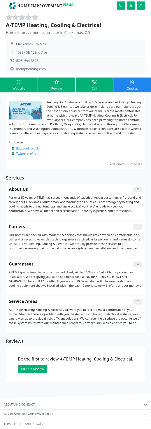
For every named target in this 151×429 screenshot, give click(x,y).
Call (94, 88)
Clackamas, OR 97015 (32, 44)
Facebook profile (28, 148)
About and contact (19, 404)
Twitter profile (26, 154)
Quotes (132, 88)
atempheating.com (31, 69)
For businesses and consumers (28, 414)
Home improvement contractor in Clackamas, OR (48, 32)
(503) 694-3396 (27, 60)
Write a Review (32, 369)
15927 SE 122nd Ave (31, 52)
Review (56, 88)
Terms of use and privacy (23, 424)
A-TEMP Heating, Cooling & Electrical (53, 25)
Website (19, 88)
